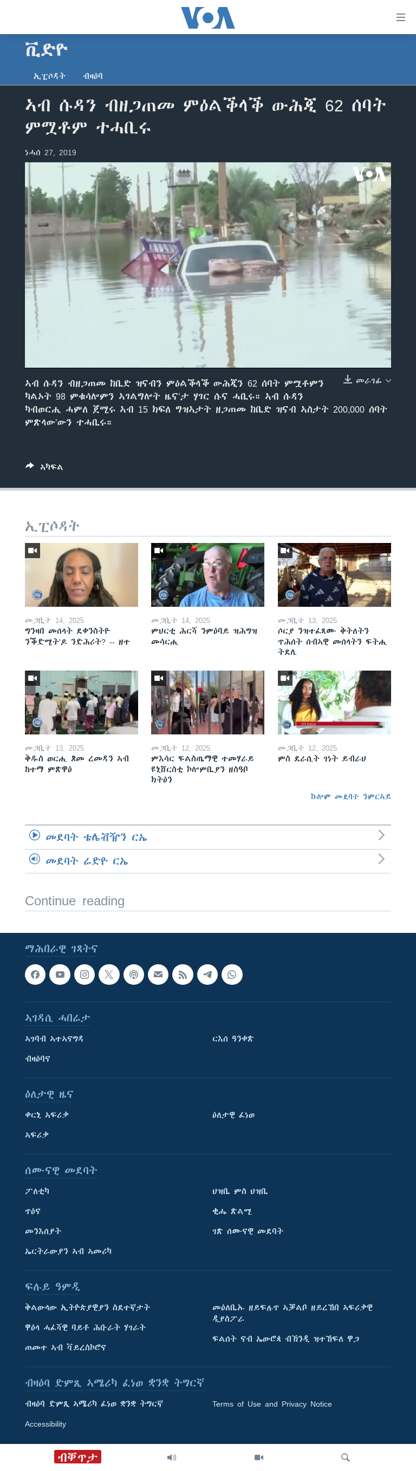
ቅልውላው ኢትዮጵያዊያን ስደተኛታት (87, 1308)
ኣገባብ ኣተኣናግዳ (54, 1039)
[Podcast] (133, 974)
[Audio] (171, 1457)
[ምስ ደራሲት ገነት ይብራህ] (334, 702)
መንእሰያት (43, 1231)
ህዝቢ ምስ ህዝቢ (240, 1191)
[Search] (345, 1457)
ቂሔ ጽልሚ (232, 1211)
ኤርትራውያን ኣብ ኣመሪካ (68, 1251)
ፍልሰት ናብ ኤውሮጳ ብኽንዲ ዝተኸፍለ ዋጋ (285, 1339)
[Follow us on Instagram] (84, 974)
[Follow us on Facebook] (35, 974)
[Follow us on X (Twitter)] (109, 974)
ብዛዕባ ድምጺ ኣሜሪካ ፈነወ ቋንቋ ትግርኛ (94, 1404)
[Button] (44, 469)
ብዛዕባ (93, 76)
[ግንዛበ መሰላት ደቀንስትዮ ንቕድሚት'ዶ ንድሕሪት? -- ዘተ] (81, 575)
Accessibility (45, 1424)
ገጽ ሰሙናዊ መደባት (247, 1231)
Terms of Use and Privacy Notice (272, 1404)
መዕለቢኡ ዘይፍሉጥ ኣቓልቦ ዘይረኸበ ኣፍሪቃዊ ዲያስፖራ (292, 1313)
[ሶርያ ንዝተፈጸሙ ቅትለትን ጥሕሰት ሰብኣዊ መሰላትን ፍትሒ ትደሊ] (334, 575)
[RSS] (182, 974)
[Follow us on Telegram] (207, 974)
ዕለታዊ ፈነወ (233, 1115)
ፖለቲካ (37, 1191)
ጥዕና (33, 1211)
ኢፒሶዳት (50, 76)
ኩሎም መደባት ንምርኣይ (351, 796)
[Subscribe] (158, 974)
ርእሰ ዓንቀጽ (233, 1039)
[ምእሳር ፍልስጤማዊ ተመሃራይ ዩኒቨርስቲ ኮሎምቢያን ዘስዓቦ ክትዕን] (207, 702)
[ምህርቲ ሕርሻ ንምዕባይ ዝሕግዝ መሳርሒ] (207, 575)
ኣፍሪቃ (37, 1135)
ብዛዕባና (37, 1059)
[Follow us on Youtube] (59, 974)
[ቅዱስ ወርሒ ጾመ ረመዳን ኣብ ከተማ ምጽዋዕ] (81, 702)
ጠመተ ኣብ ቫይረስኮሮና (65, 1348)
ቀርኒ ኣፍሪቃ (47, 1115)
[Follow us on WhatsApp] (232, 974)
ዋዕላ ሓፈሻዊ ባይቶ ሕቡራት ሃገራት (85, 1328)
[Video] (259, 1457)
